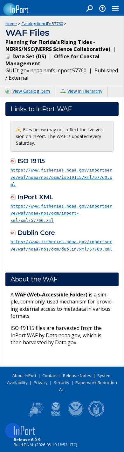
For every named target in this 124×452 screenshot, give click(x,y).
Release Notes (77, 375)
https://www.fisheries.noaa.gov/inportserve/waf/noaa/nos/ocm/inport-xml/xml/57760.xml (61, 213)
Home (11, 23)
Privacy (41, 382)
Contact (49, 375)
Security (61, 382)
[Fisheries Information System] (35, 415)
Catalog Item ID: (42, 23)
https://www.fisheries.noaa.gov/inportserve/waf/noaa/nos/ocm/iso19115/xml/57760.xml (61, 177)
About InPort (24, 375)
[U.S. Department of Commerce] (96, 415)
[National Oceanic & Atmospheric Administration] (76, 415)
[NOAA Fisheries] (55, 415)
